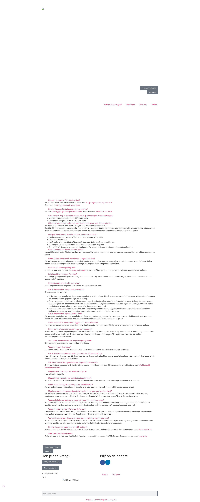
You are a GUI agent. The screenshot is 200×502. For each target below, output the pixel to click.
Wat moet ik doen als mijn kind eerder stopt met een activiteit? (73, 362)
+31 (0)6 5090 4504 (104, 212)
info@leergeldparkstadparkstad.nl (99, 203)
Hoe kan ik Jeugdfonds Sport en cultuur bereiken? (68, 209)
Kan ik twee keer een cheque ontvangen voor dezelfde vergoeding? (75, 353)
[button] (100, 200)
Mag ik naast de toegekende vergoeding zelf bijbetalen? (70, 384)
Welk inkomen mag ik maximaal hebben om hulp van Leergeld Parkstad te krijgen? (80, 216)
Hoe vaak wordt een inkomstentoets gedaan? (66, 250)
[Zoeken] (157, 493)
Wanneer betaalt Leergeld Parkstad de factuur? (67, 409)
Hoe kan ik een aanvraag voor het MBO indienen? (67, 427)
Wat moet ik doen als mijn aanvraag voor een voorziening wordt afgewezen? (78, 418)
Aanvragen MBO (145, 429)
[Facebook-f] (102, 462)
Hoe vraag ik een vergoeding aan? (61, 268)
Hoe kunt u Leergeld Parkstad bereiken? (64, 200)
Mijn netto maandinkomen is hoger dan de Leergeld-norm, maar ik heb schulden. (80, 223)
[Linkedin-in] (107, 462)
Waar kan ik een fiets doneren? (60, 433)
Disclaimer (116, 474)
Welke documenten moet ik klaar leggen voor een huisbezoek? (73, 322)
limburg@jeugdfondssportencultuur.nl (67, 212)
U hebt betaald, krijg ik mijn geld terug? (64, 283)
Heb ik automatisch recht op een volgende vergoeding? (70, 329)
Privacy (105, 474)
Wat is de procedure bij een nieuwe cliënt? (65, 314)
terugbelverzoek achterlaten (68, 205)
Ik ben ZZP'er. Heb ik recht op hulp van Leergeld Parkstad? (71, 259)
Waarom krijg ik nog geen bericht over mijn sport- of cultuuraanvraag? (76, 400)
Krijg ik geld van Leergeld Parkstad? (62, 274)
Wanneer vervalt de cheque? (59, 347)
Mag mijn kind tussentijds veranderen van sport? (67, 371)
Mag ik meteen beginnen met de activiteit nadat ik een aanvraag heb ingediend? (80, 391)
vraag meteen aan (79, 270)
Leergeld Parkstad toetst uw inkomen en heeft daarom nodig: (72, 235)
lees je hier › (144, 436)
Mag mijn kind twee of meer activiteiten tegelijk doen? (69, 378)
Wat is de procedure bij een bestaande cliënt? (66, 289)
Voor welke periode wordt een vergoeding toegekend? (70, 340)
